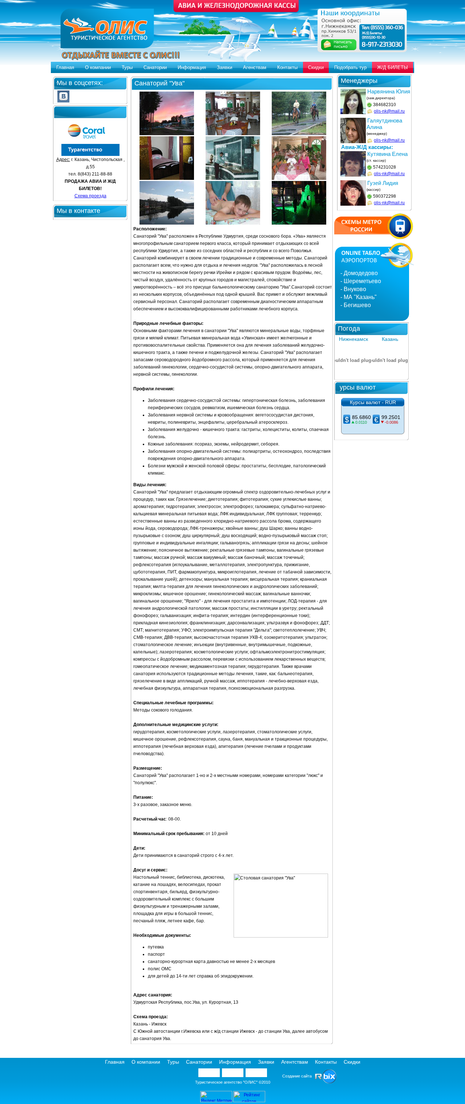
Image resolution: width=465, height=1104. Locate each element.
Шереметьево (362, 281)
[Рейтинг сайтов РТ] (249, 1100)
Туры (127, 67)
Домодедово (361, 273)
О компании (98, 67)
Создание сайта (298, 1076)
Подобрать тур (350, 67)
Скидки (316, 67)
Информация (192, 67)
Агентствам (294, 1062)
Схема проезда (90, 195)
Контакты (287, 67)
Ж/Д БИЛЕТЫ (392, 67)
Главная (65, 67)
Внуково (355, 289)
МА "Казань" (360, 297)
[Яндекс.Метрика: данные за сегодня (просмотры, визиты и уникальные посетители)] (216, 1096)
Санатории (155, 67)
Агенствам (254, 67)
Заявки (224, 67)
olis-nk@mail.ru (389, 111)
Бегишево (357, 305)
